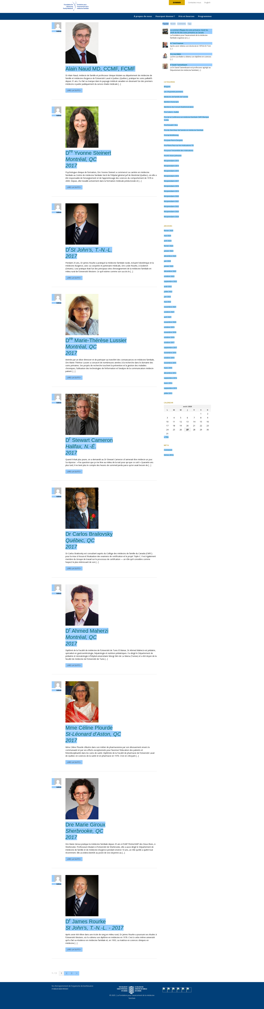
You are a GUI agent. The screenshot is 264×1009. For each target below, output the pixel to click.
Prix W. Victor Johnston (173, 155)
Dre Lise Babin (175, 54)
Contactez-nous (194, 2)
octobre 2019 (169, 327)
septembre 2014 (170, 378)
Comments (181, 24)
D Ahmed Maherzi (86, 637)
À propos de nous (143, 16)
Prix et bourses (186, 16)
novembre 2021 (170, 307)
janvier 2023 (168, 266)
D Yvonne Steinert (88, 159)
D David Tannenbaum (178, 64)
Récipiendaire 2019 (171, 191)
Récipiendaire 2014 (171, 166)
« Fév (166, 437)
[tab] (166, 23)
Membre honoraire (171, 102)
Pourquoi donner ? (165, 16)
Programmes (205, 16)
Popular (166, 24)
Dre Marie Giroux (85, 831)
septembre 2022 (170, 281)
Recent (173, 24)
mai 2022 (167, 302)
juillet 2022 (168, 291)
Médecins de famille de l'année (176, 97)
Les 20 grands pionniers (173, 92)
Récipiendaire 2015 (171, 171)
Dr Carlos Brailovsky (89, 540)
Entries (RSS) (169, 455)
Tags (190, 24)
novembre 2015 (170, 363)
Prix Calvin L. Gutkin (171, 112)
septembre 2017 (170, 347)
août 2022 (168, 286)
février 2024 (168, 246)
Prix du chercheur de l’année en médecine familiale (183, 130)
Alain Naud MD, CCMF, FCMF (100, 69)
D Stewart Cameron (89, 446)
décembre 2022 (170, 271)
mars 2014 (168, 383)
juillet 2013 (168, 393)
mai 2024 (167, 236)
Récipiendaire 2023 (171, 211)
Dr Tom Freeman (176, 43)
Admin (58, 31)
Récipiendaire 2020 (171, 196)
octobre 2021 (169, 312)
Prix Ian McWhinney (171, 135)
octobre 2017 (169, 342)
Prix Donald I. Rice (171, 125)
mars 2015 (168, 368)
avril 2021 (167, 317)
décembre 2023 (170, 256)
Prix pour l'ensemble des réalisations (178, 150)
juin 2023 (167, 261)
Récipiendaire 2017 (171, 181)
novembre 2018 (170, 332)
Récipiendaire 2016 (171, 176)
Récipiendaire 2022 (171, 206)
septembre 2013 (170, 388)
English (207, 2)
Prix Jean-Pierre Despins (173, 140)
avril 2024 (167, 241)
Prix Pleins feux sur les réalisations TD (179, 145)
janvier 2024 (168, 251)
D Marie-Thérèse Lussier (96, 346)
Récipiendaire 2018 (171, 186)
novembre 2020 (170, 322)
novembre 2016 (170, 352)
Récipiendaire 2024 (171, 216)
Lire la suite (73, 90)
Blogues (167, 86)
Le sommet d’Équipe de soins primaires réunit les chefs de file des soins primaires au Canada (189, 31)
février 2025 (168, 230)
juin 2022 (167, 297)
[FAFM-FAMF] (71, 7)
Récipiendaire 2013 (171, 161)
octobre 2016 (169, 358)
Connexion (168, 450)
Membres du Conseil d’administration (179, 107)
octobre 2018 (169, 337)
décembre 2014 (170, 373)
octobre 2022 (169, 276)
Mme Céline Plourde (93, 734)
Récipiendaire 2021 (171, 201)
